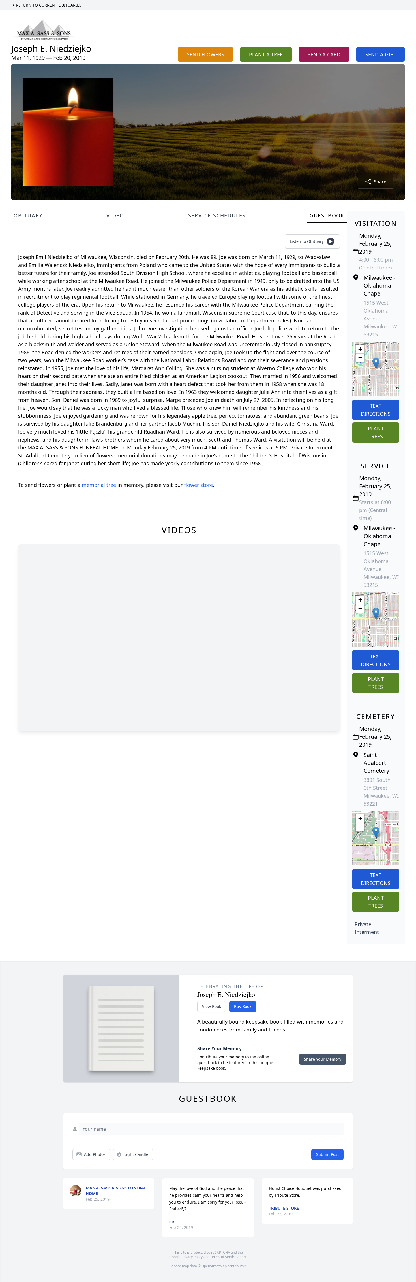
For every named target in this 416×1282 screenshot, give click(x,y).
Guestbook (327, 215)
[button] (375, 363)
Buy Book (242, 1006)
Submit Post (327, 1154)
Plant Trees (376, 432)
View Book (211, 1006)
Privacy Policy (192, 1257)
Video (115, 215)
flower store (198, 484)
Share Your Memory (322, 1059)
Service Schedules (217, 215)
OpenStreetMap (214, 1266)
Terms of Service (223, 1257)
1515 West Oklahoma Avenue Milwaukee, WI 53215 (381, 318)
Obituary (28, 215)
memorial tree (99, 484)
